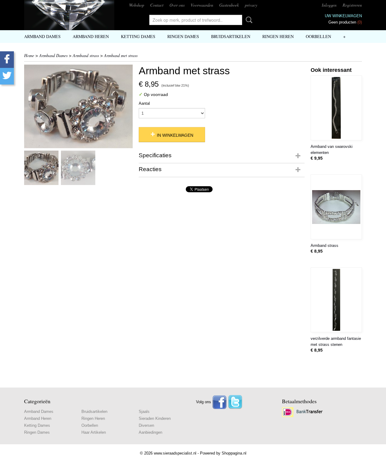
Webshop (136, 5)
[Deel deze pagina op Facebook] (7, 59)
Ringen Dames (183, 36)
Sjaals (144, 411)
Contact (156, 5)
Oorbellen (318, 36)
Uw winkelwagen (343, 16)
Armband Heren (91, 36)
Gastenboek (229, 5)
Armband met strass (121, 55)
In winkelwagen (175, 135)
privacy (251, 5)
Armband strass (86, 55)
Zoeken (247, 19)
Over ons (177, 5)
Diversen (146, 425)
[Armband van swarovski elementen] (336, 108)
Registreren (352, 5)
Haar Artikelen (93, 432)
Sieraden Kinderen (155, 418)
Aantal (144, 103)
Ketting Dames (138, 36)
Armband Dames (42, 36)
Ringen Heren (278, 36)
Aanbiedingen (150, 432)
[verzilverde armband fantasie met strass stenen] (336, 300)
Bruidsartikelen (230, 36)
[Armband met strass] (78, 106)
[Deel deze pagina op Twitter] (7, 76)
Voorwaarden (202, 5)
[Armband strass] (336, 207)
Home (29, 55)
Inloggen (329, 5)
